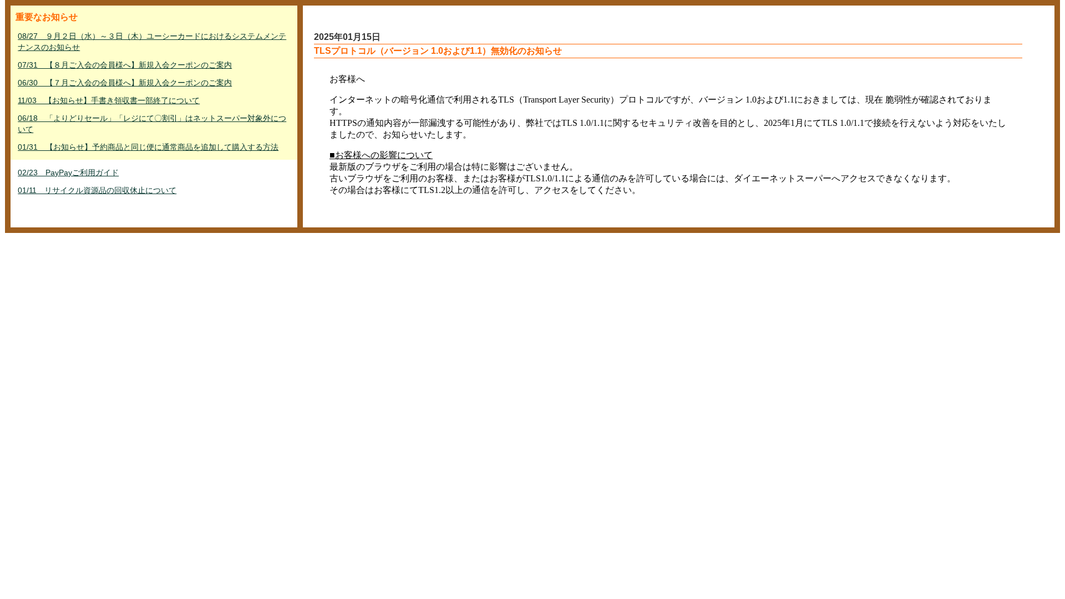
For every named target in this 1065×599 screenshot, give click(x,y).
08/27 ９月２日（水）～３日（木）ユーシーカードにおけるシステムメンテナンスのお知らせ (152, 42)
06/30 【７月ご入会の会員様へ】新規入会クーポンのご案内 (125, 82)
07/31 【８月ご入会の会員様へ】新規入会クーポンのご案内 (125, 64)
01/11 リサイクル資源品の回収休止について (97, 190)
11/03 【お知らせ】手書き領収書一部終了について (109, 100)
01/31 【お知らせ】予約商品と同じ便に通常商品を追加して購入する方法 (148, 147)
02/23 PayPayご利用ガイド (68, 172)
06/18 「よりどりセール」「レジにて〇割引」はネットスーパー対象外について (152, 124)
